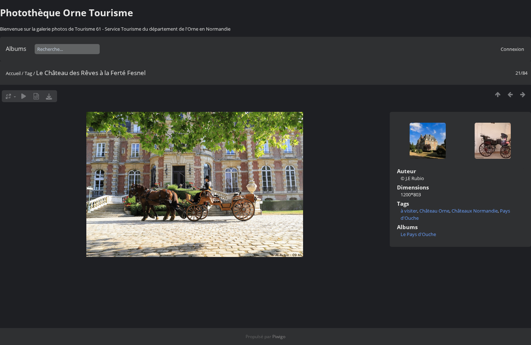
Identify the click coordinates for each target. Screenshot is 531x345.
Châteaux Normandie (475, 211)
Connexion (512, 49)
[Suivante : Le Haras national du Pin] (523, 94)
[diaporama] (23, 96)
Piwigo (278, 336)
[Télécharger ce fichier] (49, 96)
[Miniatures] (497, 94)
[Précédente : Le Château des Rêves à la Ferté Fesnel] (510, 94)
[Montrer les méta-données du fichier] (36, 96)
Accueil (13, 73)
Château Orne (434, 211)
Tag (28, 73)
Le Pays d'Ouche (418, 234)
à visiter (409, 211)
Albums (16, 49)
